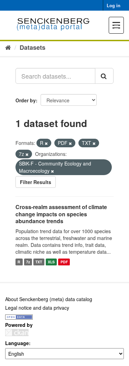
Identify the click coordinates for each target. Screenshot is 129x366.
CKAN (17, 332)
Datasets (32, 47)
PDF (64, 261)
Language (17, 343)
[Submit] (104, 76)
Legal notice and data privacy (37, 307)
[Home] (8, 47)
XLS (51, 261)
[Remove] (46, 143)
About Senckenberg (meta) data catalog (48, 299)
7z (28, 261)
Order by (25, 100)
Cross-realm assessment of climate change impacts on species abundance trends (61, 214)
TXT (38, 261)
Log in (113, 5)
